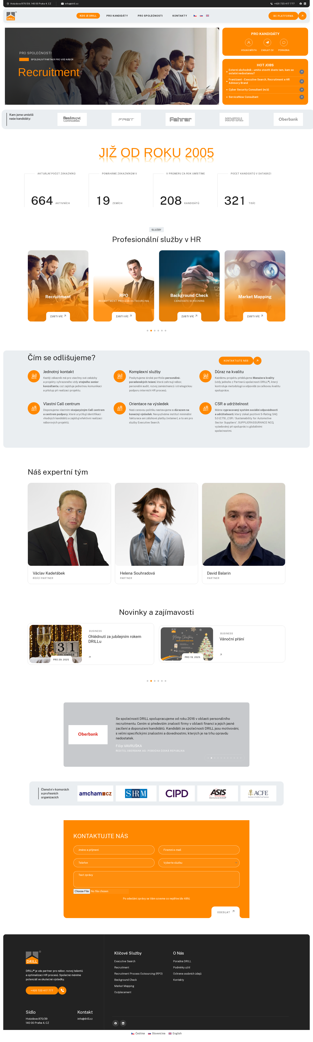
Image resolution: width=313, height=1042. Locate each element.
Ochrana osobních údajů (187, 973)
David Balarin (219, 573)
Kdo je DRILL (88, 15)
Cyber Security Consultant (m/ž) (249, 89)
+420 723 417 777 (284, 3)
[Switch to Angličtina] (207, 16)
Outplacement (254, 296)
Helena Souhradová (137, 573)
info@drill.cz (72, 3)
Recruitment (121, 967)
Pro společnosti (150, 15)
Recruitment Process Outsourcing (58, 301)
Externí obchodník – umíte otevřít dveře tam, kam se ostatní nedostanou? (261, 71)
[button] (209, 96)
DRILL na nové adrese (239, 639)
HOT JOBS (265, 65)
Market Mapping (189, 296)
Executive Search (124, 961)
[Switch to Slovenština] (201, 16)
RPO (58, 295)
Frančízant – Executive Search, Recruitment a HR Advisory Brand (259, 81)
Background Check (124, 295)
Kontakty (179, 15)
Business (95, 633)
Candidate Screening (124, 301)
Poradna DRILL (182, 961)
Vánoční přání (100, 639)
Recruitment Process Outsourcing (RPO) (138, 973)
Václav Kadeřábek (49, 573)
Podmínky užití (181, 967)
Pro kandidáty (117, 15)
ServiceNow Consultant (243, 97)
